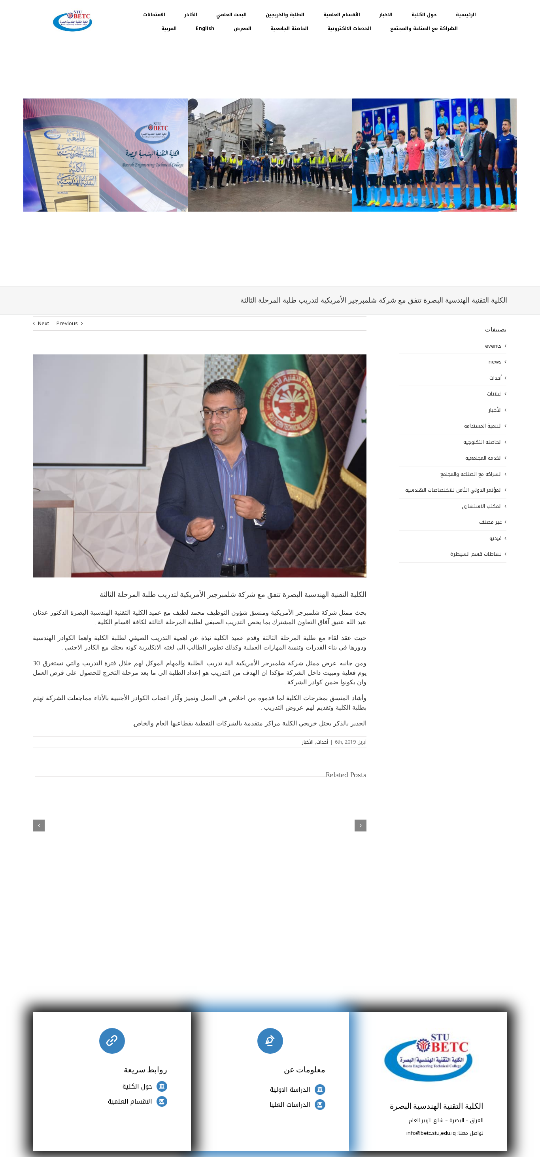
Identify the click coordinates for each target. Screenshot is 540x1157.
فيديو (495, 538)
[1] (72, 10)
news (495, 362)
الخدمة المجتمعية (483, 458)
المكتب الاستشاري (482, 506)
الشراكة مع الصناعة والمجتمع (471, 474)
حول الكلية (137, 1086)
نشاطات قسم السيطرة (476, 554)
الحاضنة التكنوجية (482, 442)
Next (43, 323)
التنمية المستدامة (483, 426)
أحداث (322, 742)
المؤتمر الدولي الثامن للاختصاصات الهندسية (453, 490)
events (493, 346)
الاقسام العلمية (130, 1101)
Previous (67, 323)
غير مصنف (490, 522)
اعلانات (494, 394)
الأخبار (307, 742)
